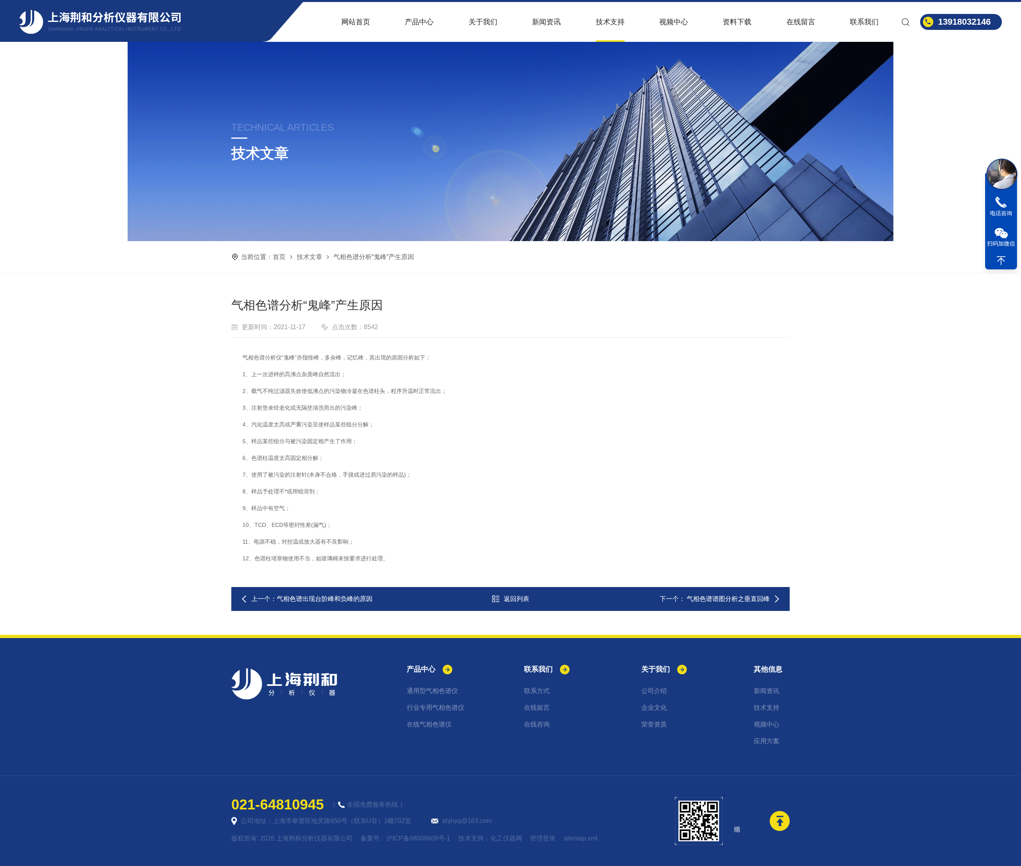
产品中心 (419, 22)
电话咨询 (1001, 213)
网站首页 (355, 22)
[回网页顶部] (1001, 261)
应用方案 (766, 741)
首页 (279, 256)
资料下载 (737, 22)
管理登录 (543, 838)
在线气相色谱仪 (429, 724)
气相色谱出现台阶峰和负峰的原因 (325, 598)
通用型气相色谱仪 (432, 690)
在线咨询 (537, 724)
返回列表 (516, 598)
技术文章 (309, 256)
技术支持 (610, 22)
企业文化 (654, 707)
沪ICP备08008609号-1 (418, 838)
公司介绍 (654, 690)
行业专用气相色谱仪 (435, 707)
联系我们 (864, 22)
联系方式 (537, 690)
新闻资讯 (546, 22)
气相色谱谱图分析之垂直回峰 (727, 598)
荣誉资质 (654, 724)
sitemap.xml (580, 838)
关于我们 (483, 22)
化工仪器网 (506, 838)
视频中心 (673, 22)
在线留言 (800, 22)
